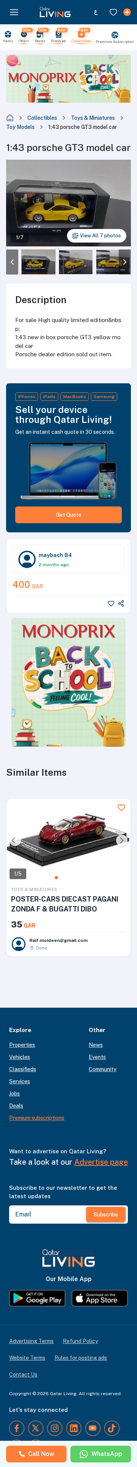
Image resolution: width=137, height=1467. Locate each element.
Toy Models (20, 127)
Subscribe (106, 1214)
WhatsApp (106, 1453)
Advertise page (101, 1162)
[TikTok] (111, 1428)
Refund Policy (80, 1341)
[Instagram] (54, 1428)
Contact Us (23, 1375)
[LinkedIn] (73, 1428)
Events (97, 1057)
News (96, 1045)
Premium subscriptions (36, 1118)
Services (19, 1081)
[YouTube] (92, 1428)
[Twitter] (35, 1428)
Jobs (14, 1094)
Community (102, 1069)
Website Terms (27, 1358)
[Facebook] (16, 1428)
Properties (22, 1045)
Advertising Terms (31, 1341)
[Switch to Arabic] (96, 12)
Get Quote (68, 515)
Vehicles (19, 1057)
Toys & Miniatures (93, 118)
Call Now (41, 1453)
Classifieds (22, 1069)
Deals (16, 1106)
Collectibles (42, 118)
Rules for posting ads (80, 1358)
